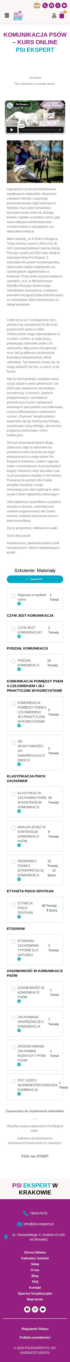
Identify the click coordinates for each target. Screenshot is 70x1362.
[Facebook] (51, 5)
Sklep (35, 1264)
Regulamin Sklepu (35, 1329)
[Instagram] (58, 5)
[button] (7, 15)
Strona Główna (35, 1252)
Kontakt (35, 1287)
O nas (35, 1270)
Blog (35, 1276)
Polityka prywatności (35, 1337)
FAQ (35, 1281)
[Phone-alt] (45, 5)
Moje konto (35, 1299)
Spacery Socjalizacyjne (35, 1293)
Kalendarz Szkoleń (35, 1258)
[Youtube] (64, 5)
